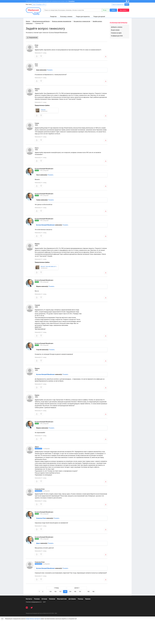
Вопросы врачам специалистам (61, 21)
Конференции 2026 (117, 36)
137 (60, 591)
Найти (113, 10)
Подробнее (72, 1)
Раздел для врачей (99, 16)
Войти (126, 4)
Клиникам (52, 599)
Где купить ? (123, 10)
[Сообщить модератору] (105, 56)
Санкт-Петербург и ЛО (39, 4)
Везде (105, 10)
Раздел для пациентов (83, 16)
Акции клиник (115, 30)
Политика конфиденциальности (33, 602)
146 (93, 591)
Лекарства (53, 16)
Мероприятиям (62, 599)
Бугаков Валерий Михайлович (44, 168)
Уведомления (33, 37)
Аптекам (44, 599)
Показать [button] (50, 70)
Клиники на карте (116, 33)
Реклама (37, 599)
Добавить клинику (116, 27)
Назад (57, 588)
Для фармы (72, 599)
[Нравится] (37, 56)
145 (88, 591)
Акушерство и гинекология (82, 21)
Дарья (37, 447)
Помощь (80, 599)
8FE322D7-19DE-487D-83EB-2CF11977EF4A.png (49, 266)
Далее (76, 588)
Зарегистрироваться (118, 4)
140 (75, 591)
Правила (87, 599)
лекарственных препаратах (33, 618)
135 (50, 591)
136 (55, 591)
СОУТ (44, 602)
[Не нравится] (41, 56)
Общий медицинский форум (41, 21)
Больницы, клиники (66, 16)
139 (70, 591)
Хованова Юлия (40, 489)
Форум (28, 21)
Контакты (29, 599)
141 (80, 591)
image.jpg (43, 109)
